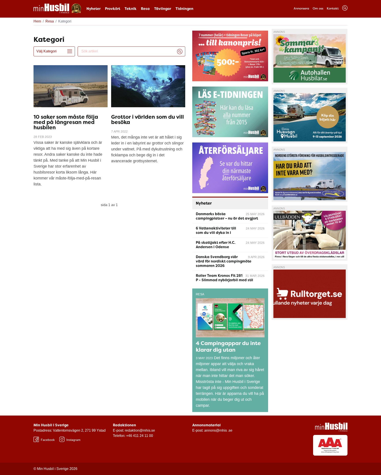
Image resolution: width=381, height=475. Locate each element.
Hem (37, 21)
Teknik (130, 8)
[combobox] (128, 51)
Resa (145, 8)
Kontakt (333, 8)
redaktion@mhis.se (140, 430)
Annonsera (301, 8)
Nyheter (93, 8)
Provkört (112, 8)
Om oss (318, 8)
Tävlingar (162, 8)
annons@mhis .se (218, 430)
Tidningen (184, 8)
